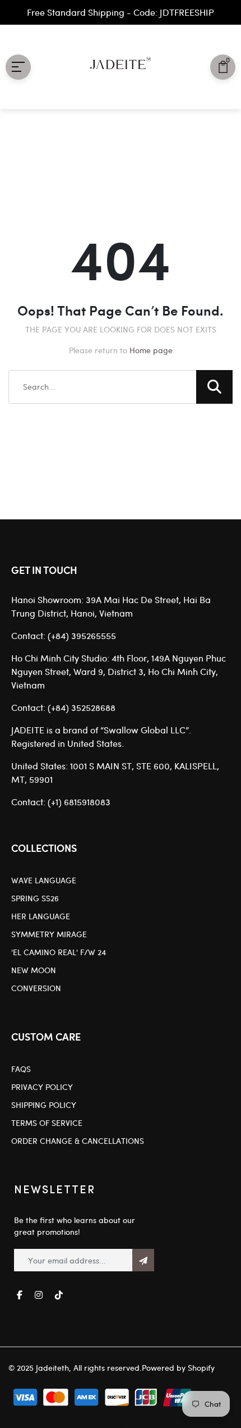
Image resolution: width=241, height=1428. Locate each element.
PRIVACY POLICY (42, 1087)
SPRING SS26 (35, 898)
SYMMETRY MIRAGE (49, 934)
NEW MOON (33, 970)
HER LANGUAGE (40, 916)
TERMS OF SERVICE (46, 1122)
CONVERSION (36, 988)
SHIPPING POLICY (43, 1104)
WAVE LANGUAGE (43, 880)
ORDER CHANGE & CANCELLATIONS (77, 1140)
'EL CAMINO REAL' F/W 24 (58, 952)
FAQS (21, 1069)
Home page (151, 350)
